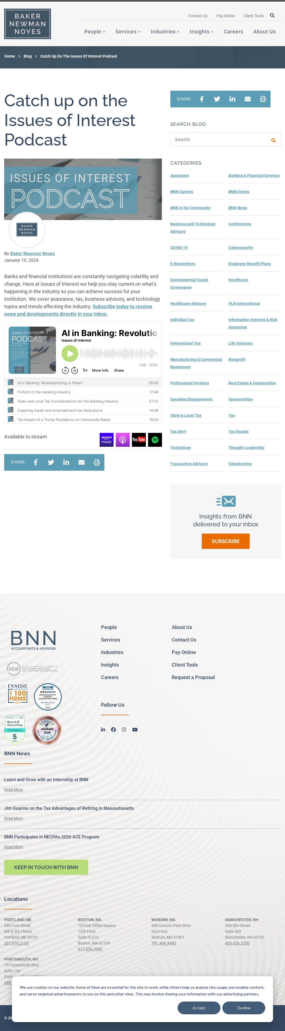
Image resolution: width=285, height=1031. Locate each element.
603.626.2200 (237, 943)
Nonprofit (237, 359)
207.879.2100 (16, 943)
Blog (28, 56)
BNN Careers (181, 191)
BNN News (238, 208)
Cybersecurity (241, 247)
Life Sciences (240, 343)
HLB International (244, 303)
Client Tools (254, 16)
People (92, 31)
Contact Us (198, 16)
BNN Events (239, 191)
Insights (200, 31)
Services (126, 31)
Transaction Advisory (189, 464)
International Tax (185, 343)
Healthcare (238, 280)
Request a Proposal (193, 677)
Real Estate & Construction (252, 383)
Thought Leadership (246, 447)
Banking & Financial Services (254, 175)
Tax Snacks (239, 431)
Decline (243, 1007)
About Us (264, 31)
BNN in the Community (190, 208)
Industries (163, 31)
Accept (199, 1007)
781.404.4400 (163, 943)
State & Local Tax (185, 415)
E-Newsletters (182, 264)
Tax (232, 415)
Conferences (240, 224)
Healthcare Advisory (188, 303)
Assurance (179, 175)
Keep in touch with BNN (46, 867)
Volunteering (240, 464)
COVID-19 (179, 247)
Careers (233, 31)
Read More (13, 789)
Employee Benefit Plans (250, 264)
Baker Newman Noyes (32, 253)
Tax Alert (178, 431)
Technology (180, 447)
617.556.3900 (90, 949)
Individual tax (182, 319)
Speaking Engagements (191, 399)
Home (9, 56)
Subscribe (226, 541)
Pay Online (226, 16)
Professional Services (189, 383)
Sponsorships (241, 399)
